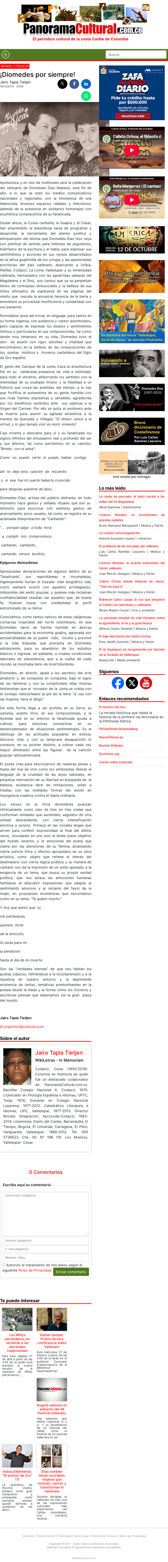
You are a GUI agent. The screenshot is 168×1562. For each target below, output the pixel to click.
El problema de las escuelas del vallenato (128, 546)
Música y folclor (15, 66)
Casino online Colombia (115, 762)
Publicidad (65, 1536)
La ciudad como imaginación (119, 533)
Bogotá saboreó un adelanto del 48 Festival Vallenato (52, 1409)
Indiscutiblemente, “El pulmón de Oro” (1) (17, 1475)
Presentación (46, 1536)
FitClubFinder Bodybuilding (118, 729)
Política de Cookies (104, 1536)
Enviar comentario (71, 1272)
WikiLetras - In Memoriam (59, 1060)
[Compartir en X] (62, 84)
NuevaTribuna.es (111, 737)
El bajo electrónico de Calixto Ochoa (125, 636)
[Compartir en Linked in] (86, 84)
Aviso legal (81, 1536)
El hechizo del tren (112, 707)
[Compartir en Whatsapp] (86, 96)
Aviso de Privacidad (34, 1270)
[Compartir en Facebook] (74, 84)
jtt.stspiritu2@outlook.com (22, 1026)
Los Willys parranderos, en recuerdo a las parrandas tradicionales (17, 1343)
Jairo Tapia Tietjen (15, 82)
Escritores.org (109, 754)
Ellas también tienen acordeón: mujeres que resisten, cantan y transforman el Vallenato (52, 1481)
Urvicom (91, 1558)
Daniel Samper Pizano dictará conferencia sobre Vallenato (51, 1341)
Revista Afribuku (111, 745)
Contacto (28, 1536)
